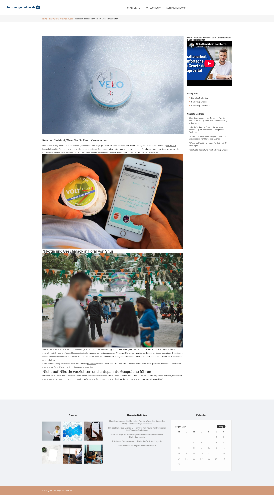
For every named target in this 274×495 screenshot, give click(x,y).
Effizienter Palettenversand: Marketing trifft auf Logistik (208, 144)
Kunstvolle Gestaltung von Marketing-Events (208, 150)
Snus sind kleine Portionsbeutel (55, 349)
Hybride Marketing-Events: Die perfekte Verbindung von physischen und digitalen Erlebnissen (206, 129)
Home (44, 18)
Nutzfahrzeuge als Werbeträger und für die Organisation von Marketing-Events (207, 137)
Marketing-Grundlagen (61, 18)
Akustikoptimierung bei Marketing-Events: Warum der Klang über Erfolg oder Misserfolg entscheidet (208, 120)
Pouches (92, 363)
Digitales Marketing (199, 98)
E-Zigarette (171, 145)
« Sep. (221, 426)
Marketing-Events (199, 101)
